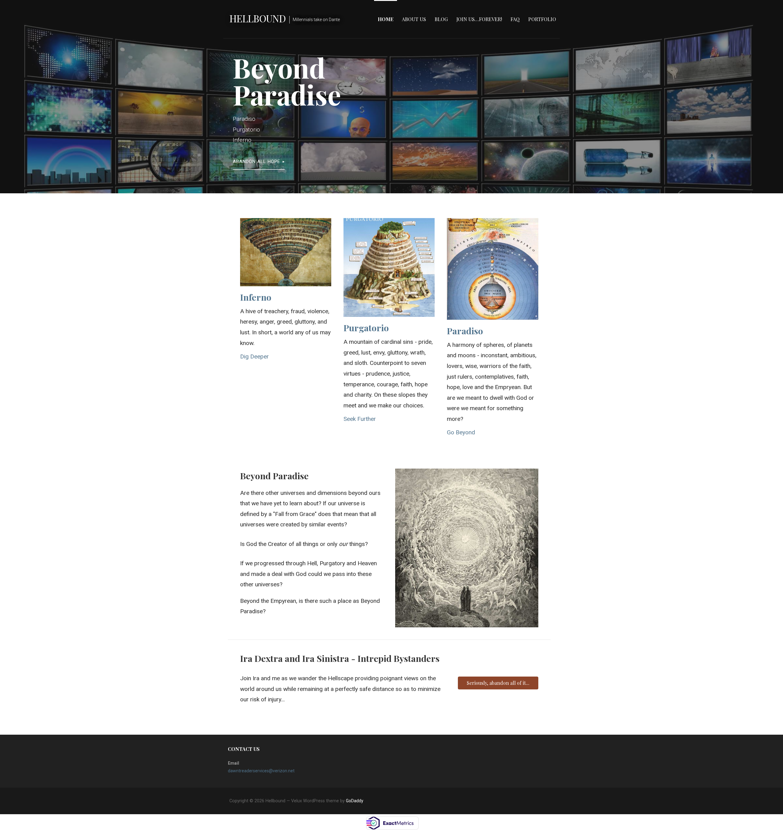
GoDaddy (354, 800)
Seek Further (359, 418)
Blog (441, 19)
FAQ (515, 19)
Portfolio (542, 19)
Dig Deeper (254, 356)
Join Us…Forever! (479, 19)
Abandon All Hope (256, 161)
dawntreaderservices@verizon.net (261, 770)
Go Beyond (461, 432)
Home (385, 19)
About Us (414, 19)
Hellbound (257, 18)
